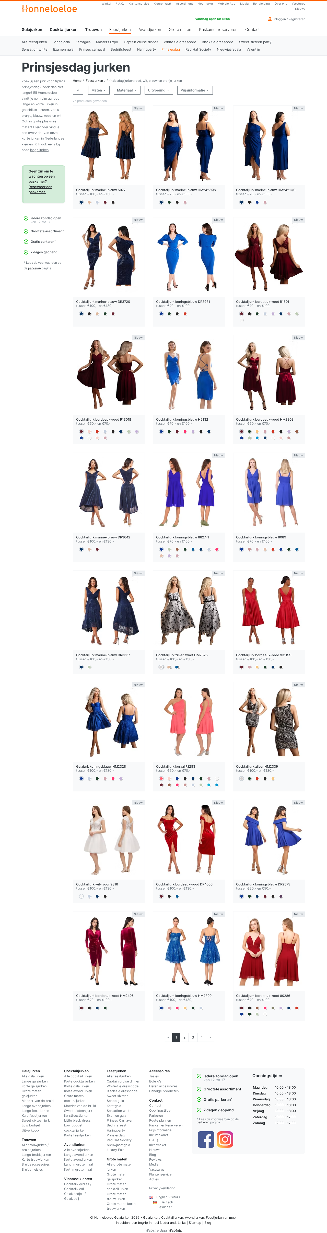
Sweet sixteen (117, 1096)
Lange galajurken (35, 1081)
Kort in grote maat (78, 1169)
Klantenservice (139, 3)
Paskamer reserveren (218, 29)
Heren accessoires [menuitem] (163, 1086)
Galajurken (32, 29)
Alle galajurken (33, 1076)
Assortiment (184, 3)
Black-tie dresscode (122, 1091)
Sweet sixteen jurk (36, 1120)
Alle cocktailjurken (78, 1076)
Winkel (106, 3)
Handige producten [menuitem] (164, 1091)
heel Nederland (164, 1223)
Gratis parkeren (43, 242)
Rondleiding (261, 3)
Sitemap (195, 1223)
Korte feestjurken (77, 1135)
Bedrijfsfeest (121, 49)
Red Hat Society (198, 49)
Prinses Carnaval (119, 1120)
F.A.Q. (120, 3)
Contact (252, 29)
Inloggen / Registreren (289, 19)
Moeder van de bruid (38, 1101)
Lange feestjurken (35, 1111)
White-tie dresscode (122, 1086)
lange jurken (39, 150)
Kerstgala (83, 42)
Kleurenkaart (162, 3)
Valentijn (253, 49)
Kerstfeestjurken (34, 1115)
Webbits (175, 1230)
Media (244, 3)
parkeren (34, 268)
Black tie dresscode (217, 42)
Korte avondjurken (78, 1091)
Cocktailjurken (63, 29)
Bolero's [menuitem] (155, 1081)
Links (182, 1223)
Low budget (31, 1125)
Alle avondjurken (76, 1150)
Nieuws (300, 8)
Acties (154, 1179)
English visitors (166, 1197)
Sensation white (35, 49)
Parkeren (156, 1115)
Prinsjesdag (170, 49)
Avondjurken (149, 29)
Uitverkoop (30, 1130)
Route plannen (160, 1120)
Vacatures (298, 3)
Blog (152, 1155)
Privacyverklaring (162, 1188)
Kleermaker (205, 3)
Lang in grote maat (78, 1164)
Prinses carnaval (92, 49)
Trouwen (93, 29)
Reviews (155, 1159)
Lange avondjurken (36, 1106)
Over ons (281, 3)
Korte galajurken (34, 1086)
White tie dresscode (180, 42)
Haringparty (146, 49)
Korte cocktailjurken (79, 1081)
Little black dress (77, 1120)
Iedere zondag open (46, 218)
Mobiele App (226, 3)
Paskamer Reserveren (165, 1125)
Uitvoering (157, 90)
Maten (97, 90)
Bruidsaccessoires (36, 1164)
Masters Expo (107, 42)
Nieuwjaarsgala (229, 49)
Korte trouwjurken (35, 1159)
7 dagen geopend (44, 252)
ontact (156, 1106)
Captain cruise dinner (141, 42)
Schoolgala (61, 42)
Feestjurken (120, 31)
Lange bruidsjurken (36, 1155)
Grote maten (180, 29)
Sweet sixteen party (255, 42)
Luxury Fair (115, 1150)
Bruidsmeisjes (32, 1169)
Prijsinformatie (193, 90)
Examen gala (63, 49)
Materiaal (125, 90)
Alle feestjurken (34, 42)
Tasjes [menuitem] (154, 1076)
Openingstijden (160, 1110)
